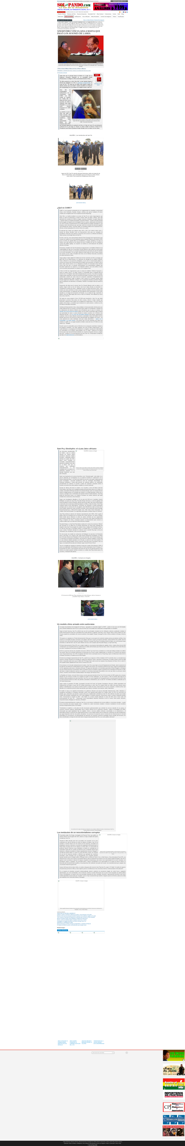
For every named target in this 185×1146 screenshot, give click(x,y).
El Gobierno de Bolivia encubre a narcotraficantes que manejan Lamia (71, 925)
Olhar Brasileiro (95, 16)
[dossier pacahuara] (174, 1060)
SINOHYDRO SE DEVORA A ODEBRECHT (66, 913)
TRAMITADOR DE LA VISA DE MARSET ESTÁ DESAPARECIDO (99, 1042)
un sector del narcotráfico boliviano (80, 314)
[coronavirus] (173, 1136)
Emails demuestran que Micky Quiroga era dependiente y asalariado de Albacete (74, 923)
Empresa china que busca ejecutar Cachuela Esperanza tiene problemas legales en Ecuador (76, 915)
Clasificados (121, 16)
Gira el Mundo (86, 16)
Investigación (101, 20)
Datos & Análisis (69, 16)
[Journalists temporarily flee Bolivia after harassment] (174, 1111)
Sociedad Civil (91, 14)
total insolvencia (70, 334)
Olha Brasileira (92, 1143)
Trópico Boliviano (66, 1141)
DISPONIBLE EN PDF (98, 83)
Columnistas (108, 14)
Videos (114, 16)
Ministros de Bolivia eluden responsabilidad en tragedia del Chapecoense (72, 918)
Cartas (114, 14)
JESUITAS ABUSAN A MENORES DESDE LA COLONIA (87, 1042)
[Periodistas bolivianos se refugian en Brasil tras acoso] (174, 1124)
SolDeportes (78, 16)
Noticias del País (71, 14)
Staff (119, 14)
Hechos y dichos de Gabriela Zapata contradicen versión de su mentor (72, 919)
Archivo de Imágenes (106, 16)
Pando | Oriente (62, 14)
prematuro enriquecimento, (84, 82)
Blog (122, 14)
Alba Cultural (100, 14)
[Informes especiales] (110, 10)
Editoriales (60, 16)
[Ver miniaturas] (81, 202)
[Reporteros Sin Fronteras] (174, 1099)
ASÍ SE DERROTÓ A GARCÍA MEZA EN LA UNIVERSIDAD (78, 12)
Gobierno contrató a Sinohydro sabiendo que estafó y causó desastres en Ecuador (74, 914)
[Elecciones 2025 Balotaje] (174, 1089)
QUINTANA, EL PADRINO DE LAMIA (65, 922)
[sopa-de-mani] (174, 1074)
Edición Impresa (118, 1141)
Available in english (62, 72)
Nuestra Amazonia (81, 14)
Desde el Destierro (94, 20)
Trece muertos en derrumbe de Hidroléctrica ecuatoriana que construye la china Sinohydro (76, 917)
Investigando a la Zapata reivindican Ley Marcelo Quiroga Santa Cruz (71, 921)
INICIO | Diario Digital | (61, 1)
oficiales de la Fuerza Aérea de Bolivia (69, 311)
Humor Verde (118, 1143)
